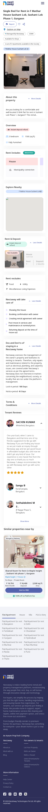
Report (11, 24)
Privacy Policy (8, 783)
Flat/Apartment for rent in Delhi (34, 622)
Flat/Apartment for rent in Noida (12, 650)
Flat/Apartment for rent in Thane (12, 657)
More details (36, 98)
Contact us (7, 787)
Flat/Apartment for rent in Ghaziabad (34, 629)
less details (37, 242)
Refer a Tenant (29, 755)
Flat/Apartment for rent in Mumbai (12, 643)
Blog (5, 755)
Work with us (8, 751)
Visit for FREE (24, 590)
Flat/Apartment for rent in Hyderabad (34, 636)
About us (6, 747)
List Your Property (31, 747)
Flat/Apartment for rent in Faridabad (12, 629)
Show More (24, 521)
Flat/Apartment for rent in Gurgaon (12, 636)
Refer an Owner (30, 751)
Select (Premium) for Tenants (31, 760)
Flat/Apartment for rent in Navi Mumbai (34, 643)
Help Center (7, 779)
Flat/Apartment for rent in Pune (34, 650)
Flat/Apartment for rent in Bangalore (12, 622)
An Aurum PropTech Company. (16, 735)
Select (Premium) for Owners (31, 766)
